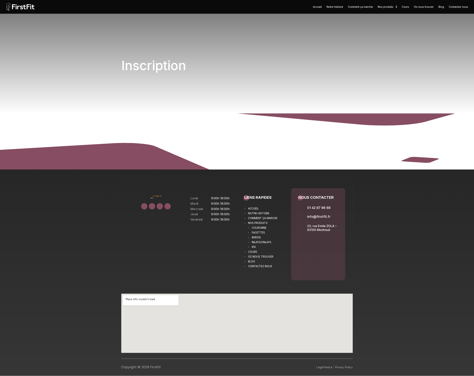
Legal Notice (324, 367)
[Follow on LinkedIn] (167, 206)
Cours (405, 7)
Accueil (317, 7)
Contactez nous (458, 7)
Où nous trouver (424, 7)
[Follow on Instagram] (144, 206)
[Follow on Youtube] (160, 206)
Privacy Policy (344, 367)
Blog (441, 7)
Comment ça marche (360, 7)
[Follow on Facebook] (152, 206)
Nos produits (385, 7)
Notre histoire (335, 7)
